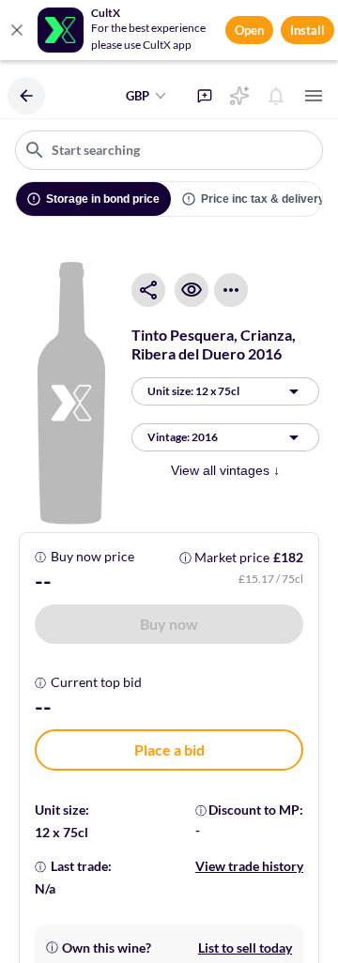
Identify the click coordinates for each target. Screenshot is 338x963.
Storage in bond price (103, 199)
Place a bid (169, 749)
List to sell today (245, 947)
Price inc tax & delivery (263, 199)
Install (307, 30)
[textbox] (169, 150)
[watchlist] (191, 290)
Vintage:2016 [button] (182, 437)
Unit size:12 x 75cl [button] (193, 391)
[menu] (313, 96)
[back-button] (26, 95)
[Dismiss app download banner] (17, 30)
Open (249, 30)
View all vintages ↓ (225, 470)
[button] (169, 624)
